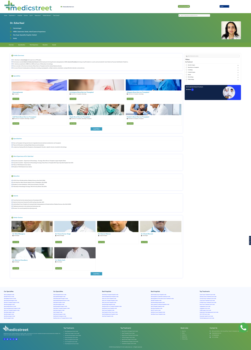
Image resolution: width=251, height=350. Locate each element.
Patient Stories (46, 15)
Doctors (26, 15)
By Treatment (189, 62)
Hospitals (20, 15)
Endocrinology (191, 79)
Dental (189, 74)
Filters (187, 59)
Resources (37, 15)
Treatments (11, 15)
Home (5, 15)
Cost (30, 15)
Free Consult (56, 15)
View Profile (15, 242)
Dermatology (190, 77)
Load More (96, 129)
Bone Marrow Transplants (193, 67)
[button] (250, 240)
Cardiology (190, 69)
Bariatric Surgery (191, 65)
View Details (15, 98)
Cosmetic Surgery (191, 72)
